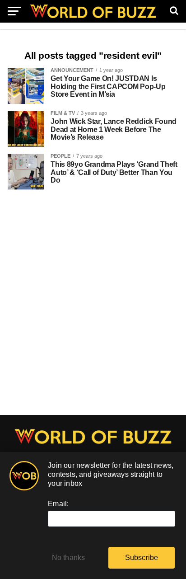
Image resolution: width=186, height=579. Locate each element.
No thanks (68, 557)
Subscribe (141, 557)
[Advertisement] (93, 307)
